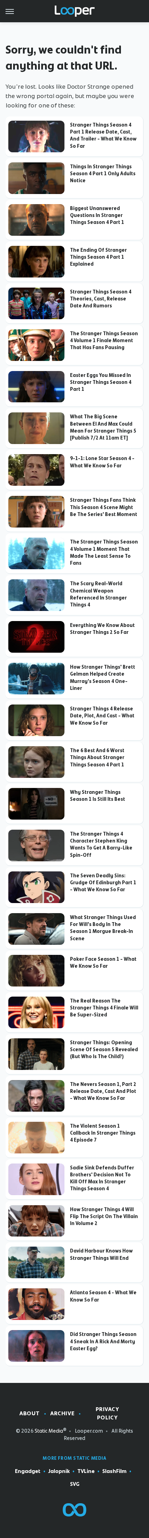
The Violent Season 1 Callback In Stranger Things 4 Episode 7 (102, 1133)
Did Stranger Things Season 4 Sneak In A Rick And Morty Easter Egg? (103, 1341)
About (29, 1413)
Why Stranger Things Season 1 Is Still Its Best (97, 796)
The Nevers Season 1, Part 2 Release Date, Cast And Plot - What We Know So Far (103, 1091)
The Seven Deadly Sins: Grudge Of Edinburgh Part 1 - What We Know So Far (103, 882)
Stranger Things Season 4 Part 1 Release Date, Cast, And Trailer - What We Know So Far (103, 135)
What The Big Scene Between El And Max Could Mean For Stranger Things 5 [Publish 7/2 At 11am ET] (103, 427)
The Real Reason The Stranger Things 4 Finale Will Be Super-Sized (104, 1007)
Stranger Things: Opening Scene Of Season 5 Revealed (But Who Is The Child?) (104, 1049)
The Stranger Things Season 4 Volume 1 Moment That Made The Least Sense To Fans (104, 552)
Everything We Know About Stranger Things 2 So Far (102, 629)
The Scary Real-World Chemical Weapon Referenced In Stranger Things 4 (98, 594)
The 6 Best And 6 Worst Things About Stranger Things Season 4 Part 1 (97, 757)
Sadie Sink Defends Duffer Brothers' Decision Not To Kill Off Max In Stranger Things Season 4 (102, 1178)
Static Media (49, 1430)
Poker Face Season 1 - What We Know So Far (103, 962)
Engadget (28, 1471)
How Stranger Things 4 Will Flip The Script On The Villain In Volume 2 (104, 1216)
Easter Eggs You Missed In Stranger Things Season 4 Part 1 (100, 382)
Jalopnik (59, 1471)
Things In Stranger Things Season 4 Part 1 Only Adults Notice (102, 173)
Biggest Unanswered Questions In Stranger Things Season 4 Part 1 (97, 215)
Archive (62, 1413)
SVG (74, 1484)
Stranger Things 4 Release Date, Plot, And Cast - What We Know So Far (102, 715)
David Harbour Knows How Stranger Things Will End (101, 1254)
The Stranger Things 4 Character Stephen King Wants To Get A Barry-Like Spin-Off (101, 844)
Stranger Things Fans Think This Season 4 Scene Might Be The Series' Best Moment (103, 507)
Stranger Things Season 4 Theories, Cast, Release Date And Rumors (100, 298)
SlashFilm (114, 1471)
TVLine (86, 1471)
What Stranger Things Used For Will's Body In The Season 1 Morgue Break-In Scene (103, 928)
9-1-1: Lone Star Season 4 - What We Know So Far (102, 462)
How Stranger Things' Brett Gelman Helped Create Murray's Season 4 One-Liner (102, 677)
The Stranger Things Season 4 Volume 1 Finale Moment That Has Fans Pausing (104, 340)
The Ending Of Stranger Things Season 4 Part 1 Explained (98, 257)
